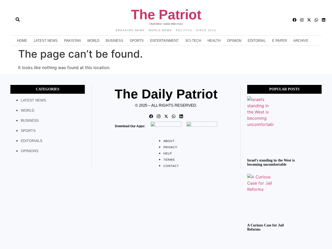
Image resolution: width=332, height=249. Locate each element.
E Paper (279, 41)
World (93, 41)
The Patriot (166, 14)
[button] (8, 20)
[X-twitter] (309, 20)
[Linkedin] (324, 20)
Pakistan (72, 41)
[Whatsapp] (316, 20)
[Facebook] (294, 20)
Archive (300, 41)
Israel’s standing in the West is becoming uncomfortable (271, 162)
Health (214, 41)
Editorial (257, 41)
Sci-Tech (193, 41)
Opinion (234, 41)
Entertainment (164, 41)
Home (22, 41)
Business (114, 41)
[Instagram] (302, 20)
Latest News (46, 41)
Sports (137, 41)
